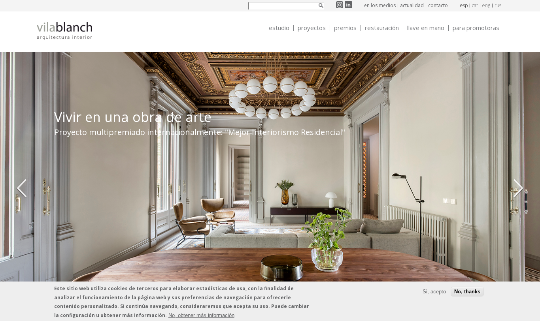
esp (464, 5)
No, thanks (467, 292)
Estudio (279, 28)
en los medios (380, 5)
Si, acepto (434, 292)
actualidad (412, 5)
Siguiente (516, 188)
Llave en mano (425, 28)
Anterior (24, 188)
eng (486, 5)
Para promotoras (476, 28)
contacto (438, 5)
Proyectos (312, 28)
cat (475, 5)
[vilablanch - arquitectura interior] (64, 32)
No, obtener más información (201, 315)
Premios (345, 28)
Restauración (382, 28)
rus (498, 5)
